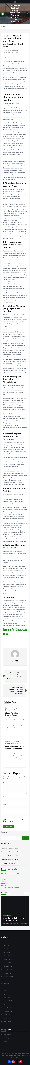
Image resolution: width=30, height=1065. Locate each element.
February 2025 (8, 1001)
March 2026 (7, 956)
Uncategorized (14, 50)
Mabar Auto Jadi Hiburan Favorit (10, 848)
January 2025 (7, 1004)
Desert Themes (15, 1057)
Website (5, 812)
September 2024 (8, 1018)
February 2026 (8, 959)
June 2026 (6, 945)
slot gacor (3, 885)
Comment (6, 783)
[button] (25, 893)
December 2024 (8, 1007)
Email (5, 804)
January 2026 (7, 962)
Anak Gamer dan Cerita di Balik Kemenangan (14, 852)
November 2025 (8, 969)
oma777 (7, 50)
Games (5, 1041)
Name (5, 796)
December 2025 (8, 966)
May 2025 (6, 990)
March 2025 (7, 997)
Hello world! (20, 873)
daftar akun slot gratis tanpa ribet (10, 887)
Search (4, 832)
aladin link (3, 881)
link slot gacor (5, 883)
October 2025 (7, 973)
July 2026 (6, 942)
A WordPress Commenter (8, 873)
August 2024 (7, 1021)
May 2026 (6, 949)
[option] (15, 911)
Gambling (6, 1038)
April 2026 (7, 952)
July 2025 (6, 983)
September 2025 (8, 976)
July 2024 (6, 1025)
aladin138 (6, 58)
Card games (7, 1034)
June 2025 (6, 987)
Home (3, 26)
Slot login (3, 879)
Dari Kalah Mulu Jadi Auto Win (10, 859)
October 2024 (8, 1014)
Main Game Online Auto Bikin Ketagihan (13, 855)
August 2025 (7, 980)
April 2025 (6, 994)
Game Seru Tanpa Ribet (8, 863)
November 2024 (8, 1011)
